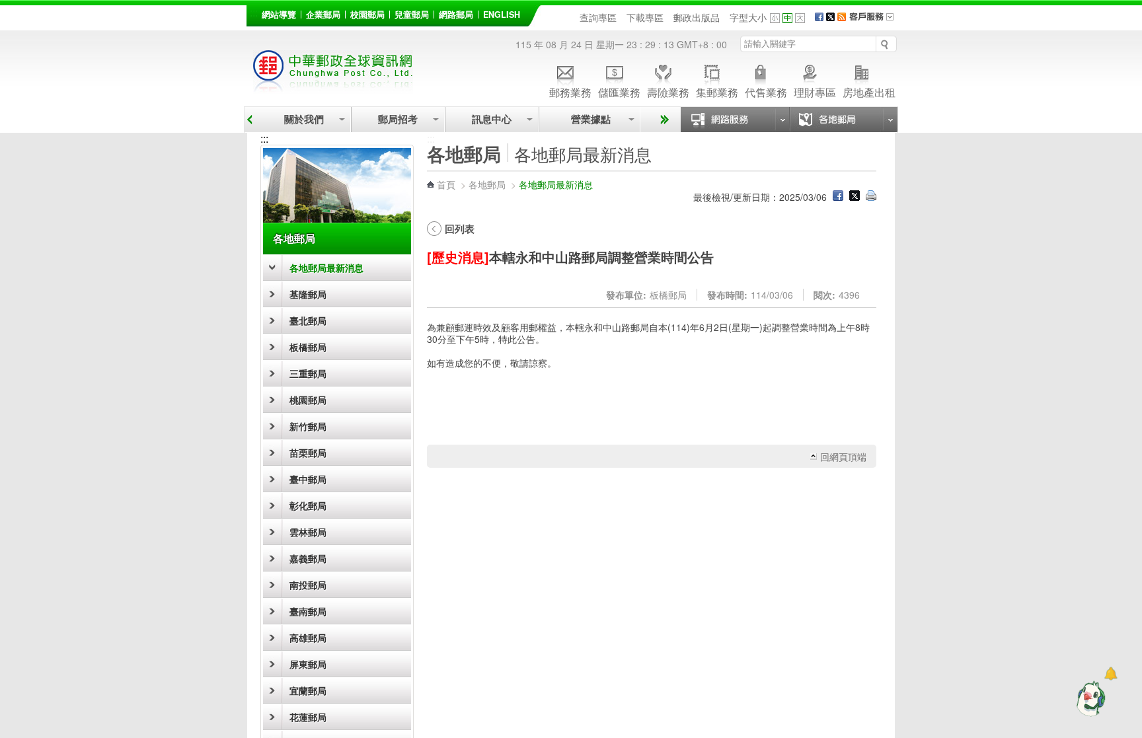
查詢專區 (598, 17)
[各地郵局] (843, 119)
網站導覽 (279, 14)
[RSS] (841, 17)
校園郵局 (367, 14)
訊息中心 (492, 119)
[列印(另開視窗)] (871, 196)
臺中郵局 (307, 479)
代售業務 (766, 91)
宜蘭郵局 (307, 690)
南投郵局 (307, 584)
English (501, 14)
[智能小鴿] (1089, 698)
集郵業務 (717, 91)
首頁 (446, 184)
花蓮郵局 (307, 716)
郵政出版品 (696, 17)
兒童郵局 (412, 14)
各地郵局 (294, 238)
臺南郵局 (307, 611)
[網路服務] (735, 119)
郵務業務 (570, 91)
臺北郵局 (307, 320)
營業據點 (589, 119)
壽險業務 (668, 91)
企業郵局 (323, 14)
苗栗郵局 (307, 452)
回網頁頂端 (843, 456)
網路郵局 (456, 14)
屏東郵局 (307, 664)
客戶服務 (875, 21)
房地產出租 (869, 91)
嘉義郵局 (307, 558)
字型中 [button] (787, 18)
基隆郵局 (307, 294)
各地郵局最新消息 (326, 267)
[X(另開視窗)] (830, 17)
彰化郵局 (307, 505)
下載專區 (645, 17)
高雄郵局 (307, 637)
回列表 (460, 228)
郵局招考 (398, 119)
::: (254, 12)
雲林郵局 (307, 531)
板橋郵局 (307, 346)
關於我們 (304, 119)
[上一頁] (249, 119)
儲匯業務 (619, 91)
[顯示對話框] (1110, 673)
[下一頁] (662, 119)
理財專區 (815, 91)
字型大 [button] (800, 18)
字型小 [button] (775, 18)
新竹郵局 (307, 426)
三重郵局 (307, 373)
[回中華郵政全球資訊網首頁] (333, 86)
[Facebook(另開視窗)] (819, 17)
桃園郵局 (307, 399)
